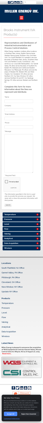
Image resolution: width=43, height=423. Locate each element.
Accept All (10, 414)
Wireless (8, 248)
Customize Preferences (12, 419)
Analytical (8, 238)
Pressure (8, 219)
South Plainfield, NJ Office (13, 268)
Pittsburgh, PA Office (11, 277)
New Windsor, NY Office (12, 287)
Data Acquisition (11, 243)
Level (6, 224)
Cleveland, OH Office (11, 282)
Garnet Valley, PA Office (12, 273)
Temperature (10, 214)
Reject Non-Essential (28, 414)
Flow (6, 229)
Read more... (7, 353)
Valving (7, 234)
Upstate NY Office (10, 291)
